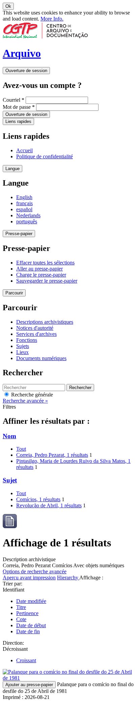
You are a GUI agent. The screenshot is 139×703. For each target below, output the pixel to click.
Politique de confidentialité (44, 156)
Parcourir (14, 292)
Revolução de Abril (49, 505)
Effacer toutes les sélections (45, 262)
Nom (9, 436)
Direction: (13, 643)
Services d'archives (36, 334)
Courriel (13, 100)
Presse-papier (18, 233)
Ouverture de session (26, 70)
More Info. (51, 19)
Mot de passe (19, 107)
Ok (8, 6)
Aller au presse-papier (39, 268)
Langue (12, 168)
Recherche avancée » (25, 401)
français (24, 203)
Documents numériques (41, 358)
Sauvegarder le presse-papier (46, 281)
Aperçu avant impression (29, 577)
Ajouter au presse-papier (29, 684)
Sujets (22, 346)
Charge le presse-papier (41, 275)
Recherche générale (31, 394)
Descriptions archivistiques (44, 322)
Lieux (22, 352)
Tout (21, 449)
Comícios (38, 499)
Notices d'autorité (34, 328)
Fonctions (26, 340)
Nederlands (28, 215)
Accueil (24, 150)
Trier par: (12, 583)
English (24, 197)
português (26, 221)
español (24, 209)
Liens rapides (18, 121)
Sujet (10, 480)
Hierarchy (68, 577)
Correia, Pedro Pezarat (52, 455)
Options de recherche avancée (34, 571)
